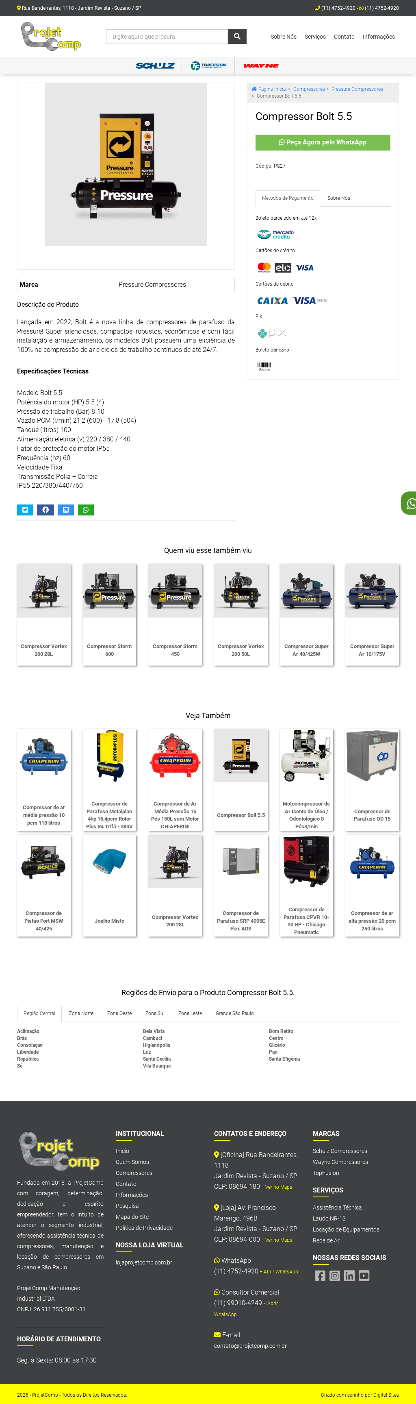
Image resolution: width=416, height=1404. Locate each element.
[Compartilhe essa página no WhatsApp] (86, 509)
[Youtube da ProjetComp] (364, 1276)
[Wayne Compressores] (260, 65)
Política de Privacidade (144, 1228)
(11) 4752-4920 (381, 8)
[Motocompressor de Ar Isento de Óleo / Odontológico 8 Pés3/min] (307, 762)
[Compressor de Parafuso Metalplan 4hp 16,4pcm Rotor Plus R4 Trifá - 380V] (109, 762)
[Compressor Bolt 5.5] (125, 164)
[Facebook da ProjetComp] (320, 1276)
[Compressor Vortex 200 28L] (44, 597)
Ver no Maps (278, 1187)
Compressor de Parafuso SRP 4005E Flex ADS (241, 920)
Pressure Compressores (152, 284)
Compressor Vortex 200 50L (241, 650)
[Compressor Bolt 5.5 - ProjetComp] (51, 36)
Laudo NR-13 (329, 1218)
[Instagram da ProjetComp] (334, 1276)
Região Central (39, 1013)
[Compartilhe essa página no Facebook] (45, 509)
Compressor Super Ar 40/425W (306, 650)
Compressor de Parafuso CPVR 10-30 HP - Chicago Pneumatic (306, 920)
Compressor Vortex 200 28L (44, 650)
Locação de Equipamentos (346, 1229)
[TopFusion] (208, 65)
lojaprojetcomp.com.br (144, 1262)
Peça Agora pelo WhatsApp (325, 142)
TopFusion (326, 1173)
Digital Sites (386, 1395)
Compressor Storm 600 (109, 650)
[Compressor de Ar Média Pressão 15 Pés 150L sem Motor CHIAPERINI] (175, 762)
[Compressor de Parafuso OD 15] (372, 762)
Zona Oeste (119, 1013)
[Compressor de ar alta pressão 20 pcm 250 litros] (372, 868)
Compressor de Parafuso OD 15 (372, 815)
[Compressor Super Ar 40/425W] (307, 597)
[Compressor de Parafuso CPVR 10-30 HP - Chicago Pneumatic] (307, 868)
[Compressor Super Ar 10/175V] (372, 597)
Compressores (309, 89)
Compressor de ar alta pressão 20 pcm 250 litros (372, 920)
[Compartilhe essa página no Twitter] (25, 509)
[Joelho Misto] (109, 868)
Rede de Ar (326, 1240)
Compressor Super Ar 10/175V (372, 650)
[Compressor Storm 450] (175, 597)
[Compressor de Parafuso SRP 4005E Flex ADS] (241, 868)
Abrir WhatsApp (281, 1272)
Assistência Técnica (337, 1207)
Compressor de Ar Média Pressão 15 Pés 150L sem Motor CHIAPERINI (175, 815)
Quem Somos (132, 1162)
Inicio (122, 1151)
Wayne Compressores (340, 1162)
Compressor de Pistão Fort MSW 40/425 (43, 920)
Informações (379, 36)
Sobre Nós (284, 36)
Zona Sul (155, 1013)
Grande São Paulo (235, 1013)
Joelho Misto (109, 921)
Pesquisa (127, 1206)
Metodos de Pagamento (288, 198)
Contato (344, 36)
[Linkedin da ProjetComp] (349, 1276)
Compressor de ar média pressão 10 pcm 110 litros (44, 814)
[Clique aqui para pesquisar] (237, 36)
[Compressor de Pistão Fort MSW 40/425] (44, 868)
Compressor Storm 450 (175, 650)
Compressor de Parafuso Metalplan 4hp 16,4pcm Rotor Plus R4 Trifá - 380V (109, 815)
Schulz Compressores (340, 1151)
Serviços (315, 36)
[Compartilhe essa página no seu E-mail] (66, 509)
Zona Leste (190, 1013)
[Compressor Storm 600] (109, 597)
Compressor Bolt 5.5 (241, 815)
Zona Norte (81, 1013)
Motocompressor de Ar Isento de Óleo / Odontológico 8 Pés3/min (306, 815)
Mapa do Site (132, 1217)
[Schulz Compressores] (155, 65)
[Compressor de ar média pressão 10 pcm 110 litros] (44, 762)
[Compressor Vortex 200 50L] (241, 597)
